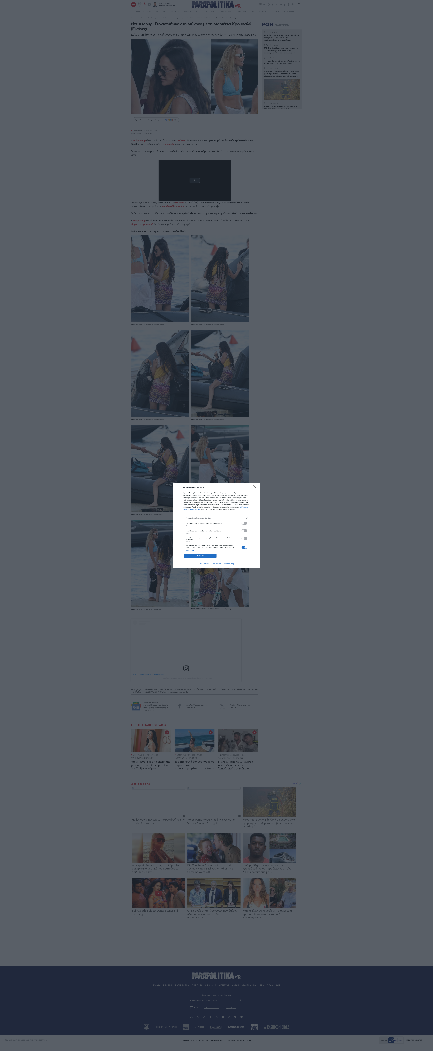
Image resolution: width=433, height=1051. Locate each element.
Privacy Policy (229, 564)
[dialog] (216, 525)
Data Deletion (204, 564)
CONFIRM (200, 555)
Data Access (216, 564)
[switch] (244, 523)
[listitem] (216, 518)
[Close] (255, 487)
